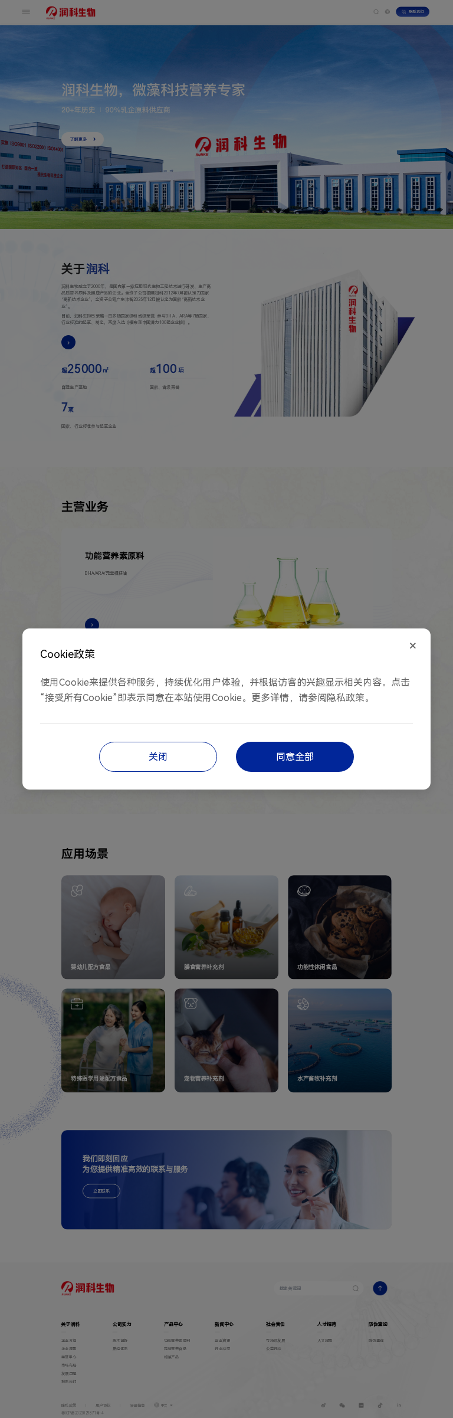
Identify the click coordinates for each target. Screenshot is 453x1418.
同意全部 (295, 756)
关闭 (158, 756)
